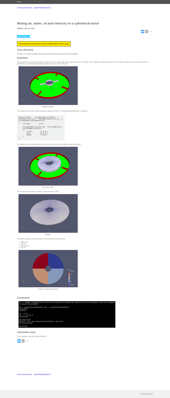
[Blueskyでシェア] (143, 33)
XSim (19, 2)
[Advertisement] (85, 15)
